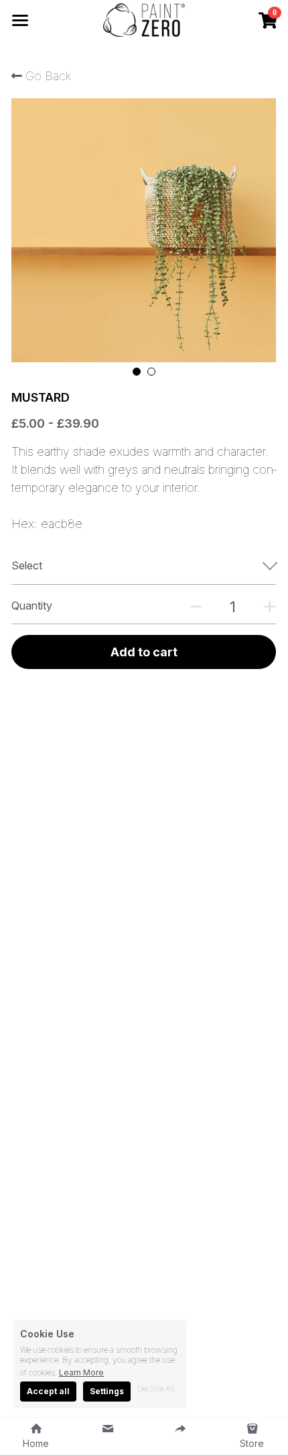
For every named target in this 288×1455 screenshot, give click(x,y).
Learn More (81, 1372)
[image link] (144, 19)
